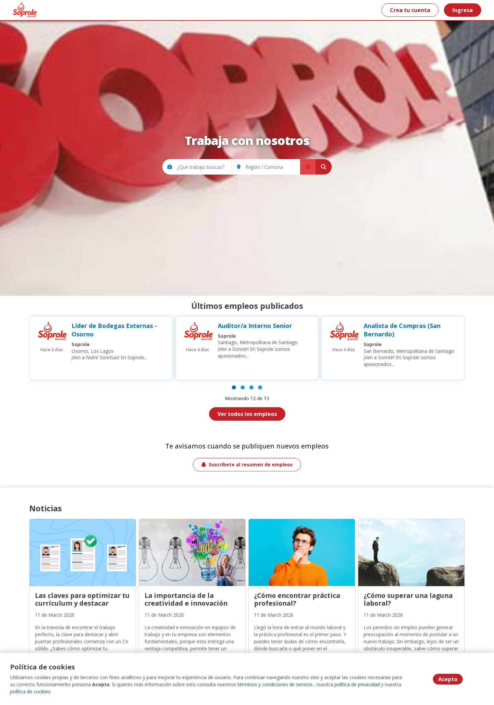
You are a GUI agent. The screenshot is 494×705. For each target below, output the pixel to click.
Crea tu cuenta (410, 10)
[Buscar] (324, 167)
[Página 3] (251, 387)
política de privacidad (357, 684)
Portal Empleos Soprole (24, 10)
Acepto (447, 679)
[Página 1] (234, 387)
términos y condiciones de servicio (275, 684)
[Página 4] (260, 387)
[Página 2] (243, 387)
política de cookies (30, 691)
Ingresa (462, 10)
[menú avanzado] (308, 167)
